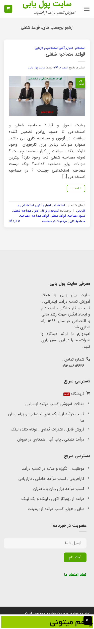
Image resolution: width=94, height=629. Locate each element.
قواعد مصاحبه (40, 215)
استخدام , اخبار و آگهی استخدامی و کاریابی (60, 48)
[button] (86, 8)
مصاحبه (25, 215)
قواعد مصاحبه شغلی (65, 54)
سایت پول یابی (47, 4)
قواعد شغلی (58, 215)
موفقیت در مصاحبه (54, 221)
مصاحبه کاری (76, 221)
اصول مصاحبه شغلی (26, 210)
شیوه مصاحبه (76, 215)
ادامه (76, 188)
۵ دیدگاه (14, 221)
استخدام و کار (50, 210)
